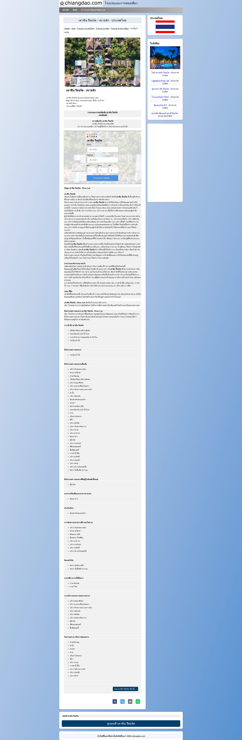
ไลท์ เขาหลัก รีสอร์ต (160, 73)
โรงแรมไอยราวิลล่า (160, 97)
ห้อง (88, 166)
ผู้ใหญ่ (100, 166)
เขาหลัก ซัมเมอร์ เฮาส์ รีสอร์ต (165, 113)
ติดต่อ (75, 10)
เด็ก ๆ (110, 166)
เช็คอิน (89, 145)
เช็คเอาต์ (90, 155)
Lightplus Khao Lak (160, 81)
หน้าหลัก (65, 10)
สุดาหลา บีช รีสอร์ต (160, 89)
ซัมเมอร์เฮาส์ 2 (160, 105)
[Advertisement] (165, 163)
